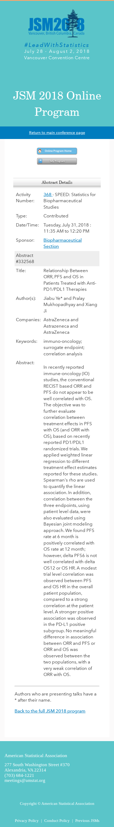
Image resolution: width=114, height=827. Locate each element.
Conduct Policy (57, 820)
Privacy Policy (27, 820)
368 (47, 194)
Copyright (28, 803)
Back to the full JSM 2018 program (50, 711)
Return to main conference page (57, 132)
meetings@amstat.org (25, 780)
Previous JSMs (87, 820)
